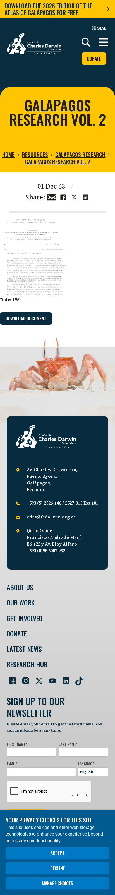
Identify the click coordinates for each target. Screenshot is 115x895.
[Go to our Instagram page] (23, 678)
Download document (26, 318)
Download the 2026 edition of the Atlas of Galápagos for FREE (48, 9)
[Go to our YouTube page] (50, 678)
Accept (57, 853)
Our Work (21, 602)
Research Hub (27, 664)
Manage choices (57, 883)
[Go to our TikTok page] (77, 678)
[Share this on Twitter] (74, 197)
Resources (35, 154)
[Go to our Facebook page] (10, 678)
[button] (103, 42)
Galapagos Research (80, 154)
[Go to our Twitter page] (36, 678)
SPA (101, 28)
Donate (94, 58)
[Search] (86, 42)
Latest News (24, 649)
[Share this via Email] (51, 197)
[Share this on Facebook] (63, 197)
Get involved (24, 618)
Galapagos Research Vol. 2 (57, 161)
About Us (20, 587)
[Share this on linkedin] (85, 197)
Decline (57, 868)
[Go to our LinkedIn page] (63, 678)
